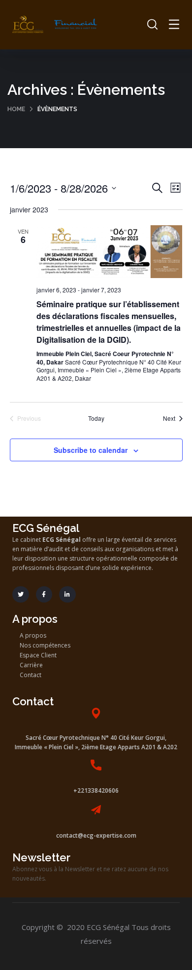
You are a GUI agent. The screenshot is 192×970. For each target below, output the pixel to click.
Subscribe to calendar (91, 450)
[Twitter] (20, 594)
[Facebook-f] (44, 594)
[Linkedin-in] (67, 594)
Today (96, 418)
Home (16, 109)
